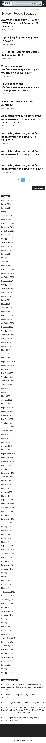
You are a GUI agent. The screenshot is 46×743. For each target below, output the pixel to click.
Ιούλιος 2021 (6, 435)
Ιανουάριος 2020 (7, 504)
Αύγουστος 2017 (7, 615)
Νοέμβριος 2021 (7, 419)
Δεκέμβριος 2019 (7, 507)
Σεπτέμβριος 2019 (7, 519)
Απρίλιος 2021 (6, 446)
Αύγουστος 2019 (7, 523)
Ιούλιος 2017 (6, 619)
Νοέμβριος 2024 (7, 281)
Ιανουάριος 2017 (7, 642)
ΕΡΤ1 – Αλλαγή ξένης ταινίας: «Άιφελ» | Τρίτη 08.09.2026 (22, 703)
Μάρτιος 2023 (6, 358)
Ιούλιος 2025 (6, 250)
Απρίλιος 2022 (6, 400)
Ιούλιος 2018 (6, 573)
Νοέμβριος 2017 (7, 603)
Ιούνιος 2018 (6, 577)
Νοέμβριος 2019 (7, 511)
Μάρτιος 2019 (6, 542)
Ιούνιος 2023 (6, 346)
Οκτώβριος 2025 (7, 239)
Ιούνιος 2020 (6, 484)
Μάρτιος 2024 (6, 312)
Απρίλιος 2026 (6, 216)
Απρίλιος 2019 (6, 538)
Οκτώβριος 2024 (7, 285)
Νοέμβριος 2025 (7, 235)
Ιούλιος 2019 (6, 527)
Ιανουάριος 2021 (7, 458)
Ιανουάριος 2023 (7, 365)
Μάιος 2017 (5, 627)
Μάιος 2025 (5, 258)
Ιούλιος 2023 (6, 342)
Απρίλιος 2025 (6, 262)
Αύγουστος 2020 (7, 477)
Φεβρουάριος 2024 (8, 315)
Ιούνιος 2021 (6, 438)
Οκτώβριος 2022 (7, 377)
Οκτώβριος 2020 (7, 469)
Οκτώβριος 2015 (7, 673)
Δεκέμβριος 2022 (7, 369)
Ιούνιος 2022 (6, 392)
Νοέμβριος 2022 (7, 373)
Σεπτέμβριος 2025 (7, 242)
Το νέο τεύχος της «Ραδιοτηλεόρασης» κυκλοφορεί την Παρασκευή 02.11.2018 (21, 69)
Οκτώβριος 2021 (7, 423)
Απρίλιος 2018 (6, 584)
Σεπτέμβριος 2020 (7, 473)
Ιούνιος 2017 (6, 623)
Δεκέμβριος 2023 (7, 323)
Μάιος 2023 (5, 350)
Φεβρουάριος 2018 (8, 592)
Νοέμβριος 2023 (7, 327)
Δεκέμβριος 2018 (7, 554)
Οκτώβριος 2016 (7, 653)
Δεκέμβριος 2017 (7, 600)
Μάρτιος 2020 (6, 496)
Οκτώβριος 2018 (7, 561)
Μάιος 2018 (5, 580)
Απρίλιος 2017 (6, 630)
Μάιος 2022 (5, 396)
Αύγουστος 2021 (7, 431)
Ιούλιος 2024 (6, 296)
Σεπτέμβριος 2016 (7, 657)
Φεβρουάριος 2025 (8, 269)
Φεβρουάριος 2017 (8, 638)
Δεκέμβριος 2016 (7, 646)
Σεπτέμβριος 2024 (7, 289)
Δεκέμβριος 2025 (7, 231)
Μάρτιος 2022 (6, 404)
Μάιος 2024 (5, 304)
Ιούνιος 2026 (6, 208)
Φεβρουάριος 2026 (8, 223)
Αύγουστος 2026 (7, 200)
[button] (42, 3)
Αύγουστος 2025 (7, 246)
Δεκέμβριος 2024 (7, 277)
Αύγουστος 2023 (7, 338)
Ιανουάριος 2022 (7, 411)
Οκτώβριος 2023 (7, 331)
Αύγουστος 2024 (7, 292)
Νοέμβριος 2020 (7, 465)
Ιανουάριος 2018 (7, 596)
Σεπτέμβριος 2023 (7, 335)
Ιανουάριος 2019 (7, 550)
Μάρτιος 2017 (6, 634)
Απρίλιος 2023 (6, 354)
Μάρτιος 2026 (6, 219)
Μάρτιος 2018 (6, 588)
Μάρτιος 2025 (6, 266)
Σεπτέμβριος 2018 (7, 565)
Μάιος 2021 (5, 442)
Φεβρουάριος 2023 (8, 362)
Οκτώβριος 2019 (7, 515)
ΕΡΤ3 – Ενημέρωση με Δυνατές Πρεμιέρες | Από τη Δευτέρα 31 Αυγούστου (20, 719)
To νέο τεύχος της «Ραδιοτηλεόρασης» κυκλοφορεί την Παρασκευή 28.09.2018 (21, 87)
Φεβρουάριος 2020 (8, 500)
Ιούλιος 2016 (6, 665)
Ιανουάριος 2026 (7, 227)
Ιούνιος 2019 (6, 531)
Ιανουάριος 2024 (7, 319)
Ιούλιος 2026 (6, 204)
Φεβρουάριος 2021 (8, 454)
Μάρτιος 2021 (6, 450)
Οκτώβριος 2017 (7, 607)
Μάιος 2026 (5, 212)
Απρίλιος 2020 (6, 492)
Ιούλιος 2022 (6, 388)
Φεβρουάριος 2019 (8, 546)
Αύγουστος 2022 (7, 385)
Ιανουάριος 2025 (7, 273)
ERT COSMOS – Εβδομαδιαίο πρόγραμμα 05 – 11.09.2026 (19, 696)
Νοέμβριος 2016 (7, 650)
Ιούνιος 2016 (6, 669)
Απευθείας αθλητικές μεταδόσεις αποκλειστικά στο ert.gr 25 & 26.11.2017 (21, 137)
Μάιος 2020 (5, 488)
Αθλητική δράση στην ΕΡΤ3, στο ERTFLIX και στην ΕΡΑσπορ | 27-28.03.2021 (20, 23)
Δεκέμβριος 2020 (7, 461)
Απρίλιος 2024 (6, 308)
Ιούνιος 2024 (6, 300)
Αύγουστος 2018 (7, 569)
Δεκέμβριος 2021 (7, 415)
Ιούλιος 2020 (6, 481)
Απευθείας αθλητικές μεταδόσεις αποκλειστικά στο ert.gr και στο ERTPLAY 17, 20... (21, 119)
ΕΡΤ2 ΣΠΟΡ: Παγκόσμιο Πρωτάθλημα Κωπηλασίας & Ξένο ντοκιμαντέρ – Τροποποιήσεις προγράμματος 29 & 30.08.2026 (22, 687)
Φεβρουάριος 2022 (8, 408)
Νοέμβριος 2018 (7, 557)
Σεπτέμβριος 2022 (7, 381)
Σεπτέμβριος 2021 (7, 427)
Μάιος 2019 (5, 534)
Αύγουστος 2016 (7, 661)
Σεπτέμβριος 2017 (7, 611)
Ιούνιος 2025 (6, 254)
